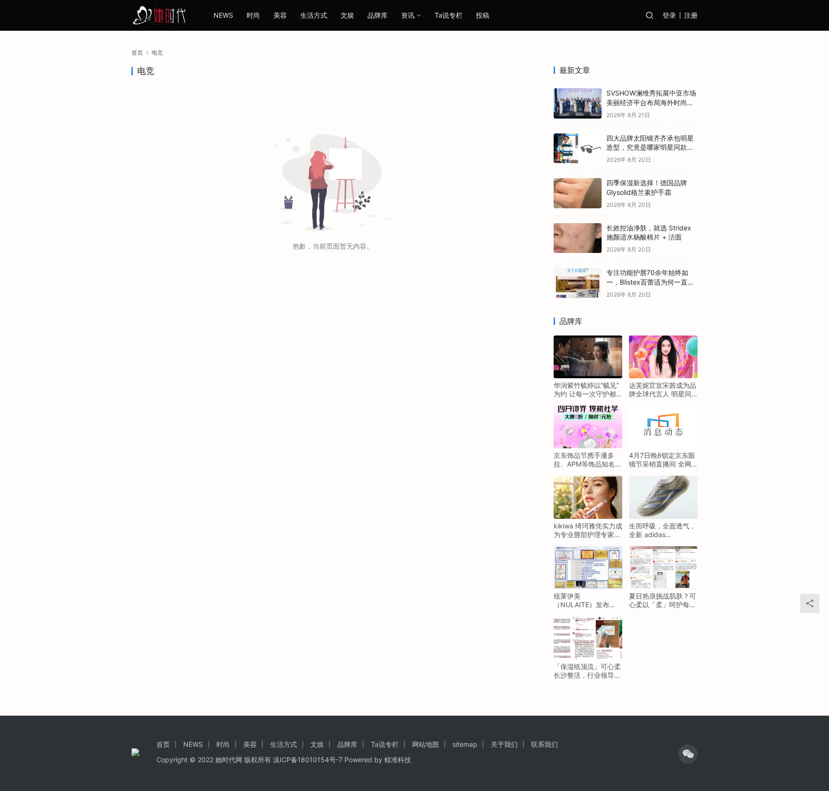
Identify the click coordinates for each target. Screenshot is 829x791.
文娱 (347, 15)
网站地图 (425, 744)
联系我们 (544, 744)
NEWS (223, 15)
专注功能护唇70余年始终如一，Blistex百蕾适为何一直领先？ (650, 281)
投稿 (482, 15)
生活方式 (313, 15)
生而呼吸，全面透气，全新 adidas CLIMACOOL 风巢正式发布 (663, 530)
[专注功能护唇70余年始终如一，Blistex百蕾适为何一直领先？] (578, 283)
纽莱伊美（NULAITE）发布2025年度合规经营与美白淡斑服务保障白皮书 (587, 600)
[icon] (688, 754)
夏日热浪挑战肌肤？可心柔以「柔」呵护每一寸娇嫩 (662, 600)
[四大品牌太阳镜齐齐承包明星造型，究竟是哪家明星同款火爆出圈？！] (578, 148)
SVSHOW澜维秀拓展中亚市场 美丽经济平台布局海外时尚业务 (651, 102)
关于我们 (504, 744)
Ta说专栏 (448, 15)
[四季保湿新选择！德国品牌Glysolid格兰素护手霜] (578, 193)
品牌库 (377, 15)
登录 (669, 15)
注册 (691, 15)
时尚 (253, 15)
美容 (280, 15)
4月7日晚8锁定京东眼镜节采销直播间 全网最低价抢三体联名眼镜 (662, 459)
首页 (137, 52)
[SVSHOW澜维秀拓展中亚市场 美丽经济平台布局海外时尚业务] (578, 103)
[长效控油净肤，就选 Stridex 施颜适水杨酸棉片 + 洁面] (578, 238)
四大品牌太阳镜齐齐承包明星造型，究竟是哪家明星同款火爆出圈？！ (650, 147)
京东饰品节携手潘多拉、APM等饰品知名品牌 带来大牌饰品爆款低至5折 (588, 459)
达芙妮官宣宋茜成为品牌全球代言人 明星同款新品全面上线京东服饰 (662, 389)
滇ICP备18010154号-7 (308, 759)
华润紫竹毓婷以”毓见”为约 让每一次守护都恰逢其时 (586, 389)
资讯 (407, 15)
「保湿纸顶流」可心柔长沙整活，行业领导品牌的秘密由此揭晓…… (587, 671)
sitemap (464, 744)
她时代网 (228, 759)
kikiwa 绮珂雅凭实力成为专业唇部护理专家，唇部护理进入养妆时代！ (588, 530)
